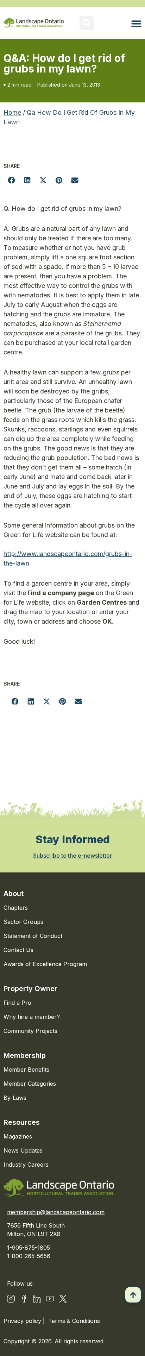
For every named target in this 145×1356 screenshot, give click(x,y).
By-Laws (15, 1097)
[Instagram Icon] (11, 1299)
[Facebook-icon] (24, 1299)
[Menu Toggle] (136, 23)
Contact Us (18, 949)
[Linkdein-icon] (37, 1299)
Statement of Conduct (33, 935)
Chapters (16, 907)
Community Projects (30, 1030)
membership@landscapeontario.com (56, 1212)
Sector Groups (23, 921)
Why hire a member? (32, 1016)
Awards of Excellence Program (45, 963)
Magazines (18, 1136)
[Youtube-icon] (50, 1299)
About (14, 893)
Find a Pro (17, 1002)
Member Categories (30, 1083)
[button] (87, 23)
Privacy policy (23, 1320)
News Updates (23, 1150)
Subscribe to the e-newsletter (72, 855)
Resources (22, 1122)
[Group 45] (63, 1299)
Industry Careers (26, 1164)
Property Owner (30, 988)
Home (12, 112)
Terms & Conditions (74, 1320)
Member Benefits (26, 1069)
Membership (25, 1055)
